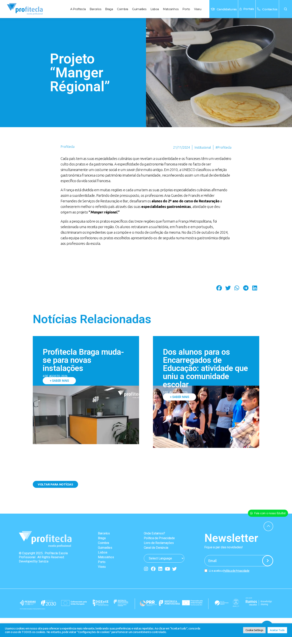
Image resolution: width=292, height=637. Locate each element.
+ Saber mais (59, 380)
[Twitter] (174, 569)
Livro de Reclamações (159, 543)
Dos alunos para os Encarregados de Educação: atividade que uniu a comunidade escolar (205, 368)
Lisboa (154, 9)
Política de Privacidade (159, 538)
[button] (285, 9)
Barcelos (95, 9)
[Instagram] (146, 569)
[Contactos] (258, 9)
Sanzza (43, 561)
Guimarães (139, 9)
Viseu (197, 9)
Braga (109, 9)
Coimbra (122, 9)
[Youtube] (167, 569)
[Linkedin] (160, 569)
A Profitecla (78, 9)
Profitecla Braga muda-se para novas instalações (83, 360)
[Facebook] (153, 569)
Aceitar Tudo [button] (277, 630)
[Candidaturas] (213, 9)
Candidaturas (227, 9)
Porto (186, 9)
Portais (248, 9)
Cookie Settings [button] (254, 630)
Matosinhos (170, 9)
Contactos (269, 9)
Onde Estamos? (154, 533)
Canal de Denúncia (156, 548)
